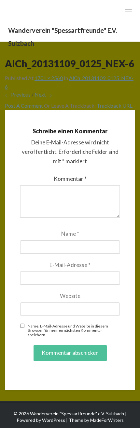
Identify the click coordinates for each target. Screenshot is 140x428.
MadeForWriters (107, 420)
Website (70, 295)
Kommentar (70, 178)
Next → (43, 94)
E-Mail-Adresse (70, 264)
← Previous (18, 94)
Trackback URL (114, 105)
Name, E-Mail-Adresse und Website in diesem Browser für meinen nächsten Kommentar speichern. (68, 330)
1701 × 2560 (49, 78)
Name (70, 233)
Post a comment (24, 105)
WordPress (53, 420)
